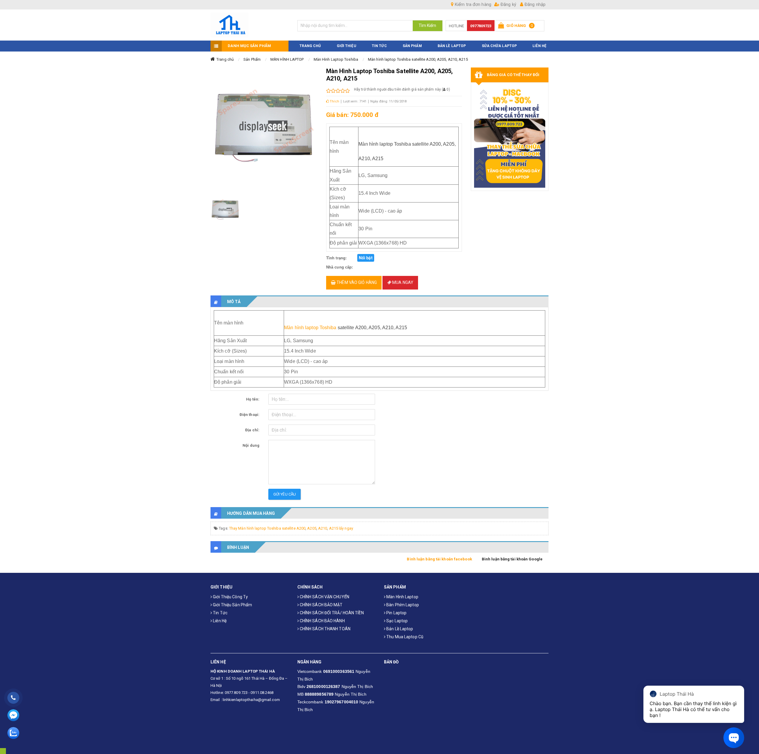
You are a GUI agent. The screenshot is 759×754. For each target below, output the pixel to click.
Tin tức (219, 612)
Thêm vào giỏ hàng (356, 282)
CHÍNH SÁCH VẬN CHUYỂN (324, 596)
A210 (322, 528)
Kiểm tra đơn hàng (472, 4)
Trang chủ (225, 59)
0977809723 (480, 26)
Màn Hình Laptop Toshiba (336, 59)
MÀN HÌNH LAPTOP (287, 59)
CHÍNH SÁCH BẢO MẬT (321, 604)
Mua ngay (402, 282)
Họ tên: (252, 399)
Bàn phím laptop (402, 604)
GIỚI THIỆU (346, 46)
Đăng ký (507, 4)
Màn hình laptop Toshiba (310, 327)
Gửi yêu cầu (284, 494)
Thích (334, 101)
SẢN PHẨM (412, 46)
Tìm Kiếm (427, 25)
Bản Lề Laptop (452, 46)
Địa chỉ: (252, 430)
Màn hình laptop (401, 596)
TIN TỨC (379, 46)
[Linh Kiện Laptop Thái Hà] (249, 25)
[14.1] (225, 209)
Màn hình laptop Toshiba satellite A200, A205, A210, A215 (418, 59)
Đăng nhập (534, 4)
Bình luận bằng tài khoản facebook (439, 559)
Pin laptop (395, 612)
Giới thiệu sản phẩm (232, 604)
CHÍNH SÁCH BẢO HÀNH (322, 620)
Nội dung (251, 445)
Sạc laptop (396, 620)
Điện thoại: (249, 414)
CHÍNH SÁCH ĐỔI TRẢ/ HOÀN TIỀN (331, 612)
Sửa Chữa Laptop (499, 46)
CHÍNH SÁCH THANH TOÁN (324, 628)
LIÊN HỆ (539, 46)
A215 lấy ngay (341, 528)
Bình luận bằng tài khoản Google (512, 559)
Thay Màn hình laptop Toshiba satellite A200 (267, 528)
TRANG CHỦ (310, 46)
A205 (311, 528)
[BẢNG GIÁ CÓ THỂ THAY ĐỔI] (510, 137)
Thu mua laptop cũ (404, 636)
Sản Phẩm (252, 59)
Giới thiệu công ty (230, 596)
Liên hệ (219, 620)
